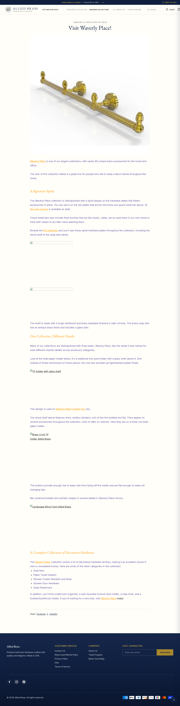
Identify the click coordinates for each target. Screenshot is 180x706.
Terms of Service (62, 666)
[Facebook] (9, 681)
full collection (50, 230)
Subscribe (165, 652)
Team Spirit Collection (77, 10)
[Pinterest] (23, 681)
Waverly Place (37, 161)
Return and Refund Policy (66, 655)
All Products (119, 10)
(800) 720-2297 (171, 2)
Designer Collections (99, 10)
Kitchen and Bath (50, 10)
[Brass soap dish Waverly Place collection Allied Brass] (90, 300)
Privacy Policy (61, 658)
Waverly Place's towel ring (70, 409)
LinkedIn (53, 614)
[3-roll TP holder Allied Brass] (90, 453)
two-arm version (39, 209)
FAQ (57, 662)
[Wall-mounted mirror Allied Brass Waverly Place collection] (90, 525)
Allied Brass (13, 646)
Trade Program (134, 10)
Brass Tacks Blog (96, 658)
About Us (93, 651)
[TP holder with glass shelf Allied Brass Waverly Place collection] (90, 383)
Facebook (41, 614)
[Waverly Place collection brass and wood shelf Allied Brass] (90, 262)
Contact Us (60, 651)
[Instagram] (16, 681)
